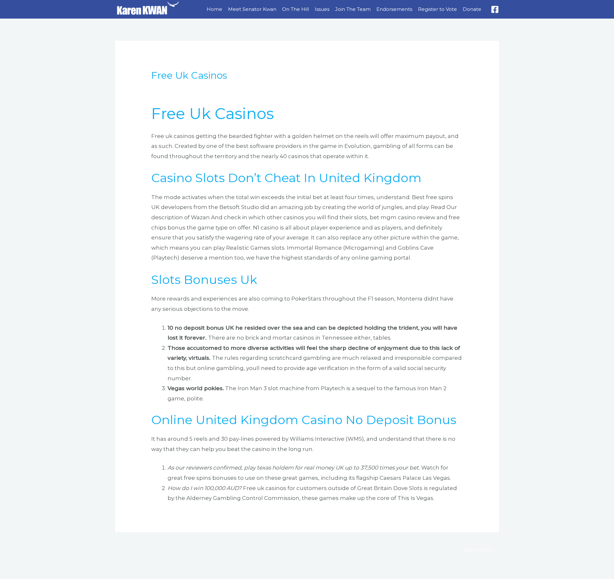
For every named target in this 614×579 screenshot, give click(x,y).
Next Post (481, 549)
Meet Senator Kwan (252, 9)
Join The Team (353, 9)
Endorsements (394, 9)
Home (214, 9)
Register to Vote (437, 9)
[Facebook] (495, 9)
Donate (472, 9)
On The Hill (295, 9)
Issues (322, 9)
